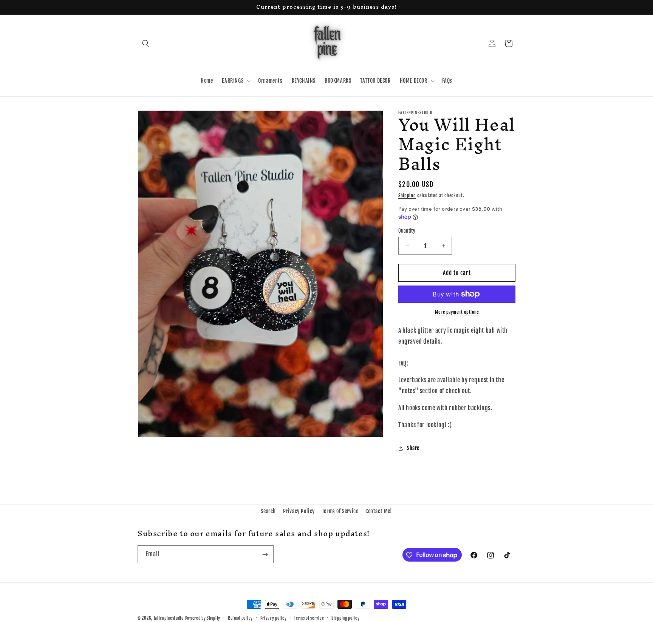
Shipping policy (345, 617)
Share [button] (413, 448)
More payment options (457, 312)
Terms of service (309, 617)
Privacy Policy (299, 511)
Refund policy (240, 617)
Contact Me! (378, 511)
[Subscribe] (265, 554)
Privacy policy (273, 617)
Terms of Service (340, 511)
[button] (146, 43)
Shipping (407, 195)
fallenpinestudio (169, 618)
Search (268, 511)
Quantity (406, 231)
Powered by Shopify (203, 618)
